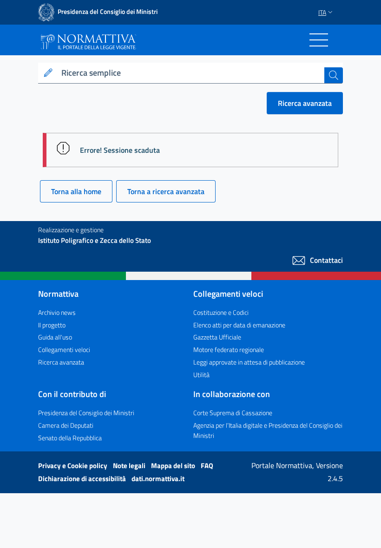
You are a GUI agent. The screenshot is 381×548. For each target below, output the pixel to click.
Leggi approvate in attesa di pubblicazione (249, 362)
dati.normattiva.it (157, 478)
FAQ (207, 465)
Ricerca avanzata (305, 103)
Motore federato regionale (228, 349)
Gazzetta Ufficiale (217, 337)
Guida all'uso (55, 337)
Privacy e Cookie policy (73, 465)
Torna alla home (76, 191)
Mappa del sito (174, 465)
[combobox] (191, 73)
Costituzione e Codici (221, 312)
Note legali (130, 465)
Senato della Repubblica (70, 438)
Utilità (201, 374)
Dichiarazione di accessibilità (82, 478)
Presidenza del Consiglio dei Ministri (86, 413)
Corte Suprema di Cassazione (232, 413)
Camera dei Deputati (65, 425)
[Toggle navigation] (319, 40)
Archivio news (57, 312)
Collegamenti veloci (64, 349)
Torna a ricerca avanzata (165, 191)
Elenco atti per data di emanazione (239, 325)
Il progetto (52, 325)
